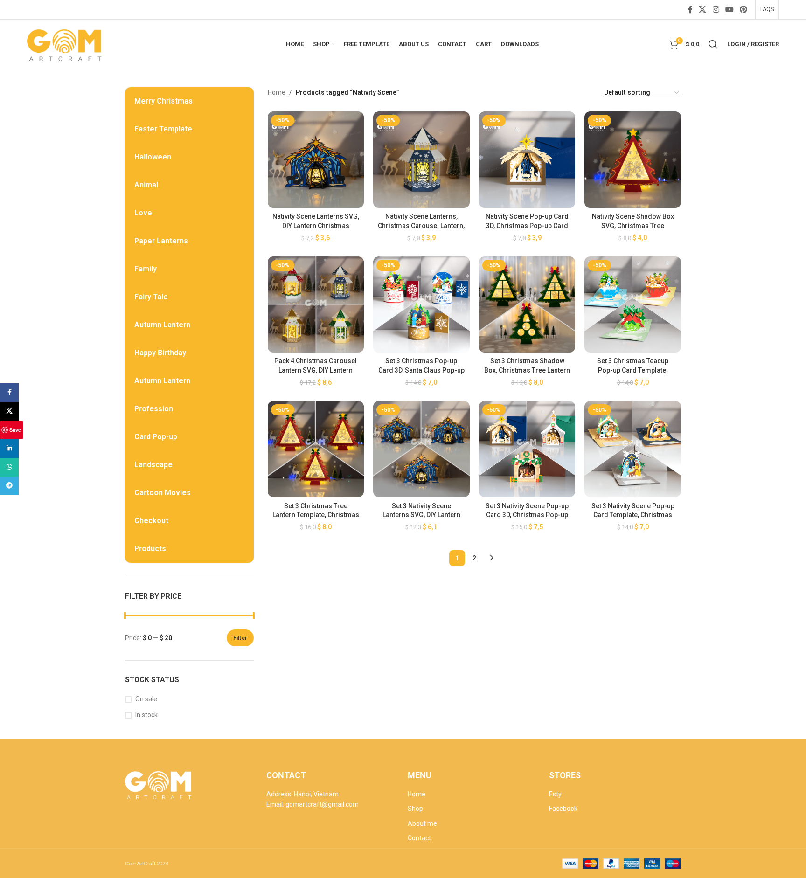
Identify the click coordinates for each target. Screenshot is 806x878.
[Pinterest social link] (743, 9)
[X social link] (702, 9)
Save (15, 429)
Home (276, 92)
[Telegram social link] (9, 486)
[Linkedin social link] (9, 448)
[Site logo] (65, 43)
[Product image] (316, 159)
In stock (146, 715)
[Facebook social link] (690, 9)
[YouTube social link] (729, 9)
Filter (240, 637)
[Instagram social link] (715, 9)
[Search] (713, 44)
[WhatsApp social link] (9, 467)
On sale (146, 699)
